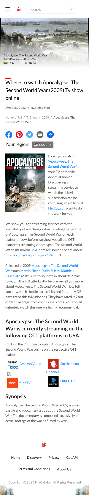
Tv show (31, 117)
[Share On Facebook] (8, 134)
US (20, 117)
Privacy (54, 457)
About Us (64, 469)
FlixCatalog (56, 208)
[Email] (40, 134)
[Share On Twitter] (29, 134)
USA (34, 250)
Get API (72, 457)
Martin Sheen (30, 271)
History (40, 255)
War (52, 255)
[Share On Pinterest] (19, 134)
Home (9, 117)
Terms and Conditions (34, 469)
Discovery (34, 457)
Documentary (22, 255)
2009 (45, 117)
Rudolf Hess (51, 271)
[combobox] (43, 144)
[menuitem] (16, 459)
